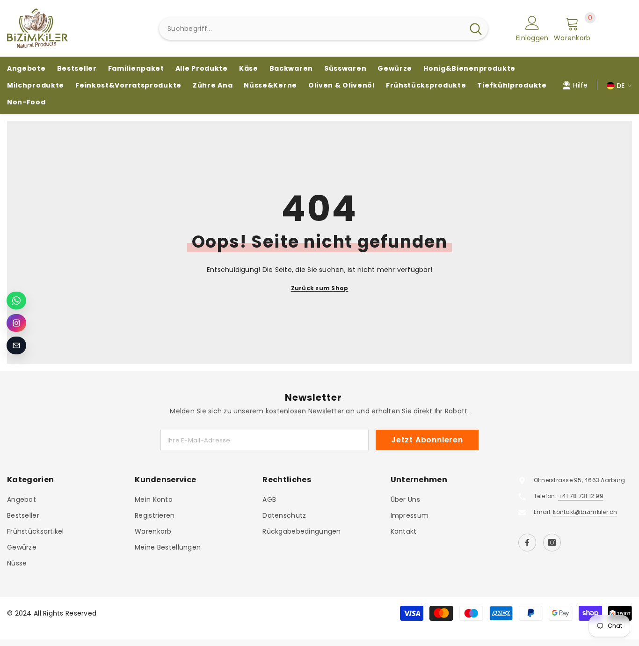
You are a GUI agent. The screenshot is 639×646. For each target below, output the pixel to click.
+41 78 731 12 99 (580, 496)
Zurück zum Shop (320, 288)
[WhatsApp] (16, 300)
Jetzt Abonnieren (427, 439)
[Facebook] (527, 542)
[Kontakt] (16, 345)
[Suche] (323, 28)
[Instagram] (552, 542)
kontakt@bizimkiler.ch (585, 512)
